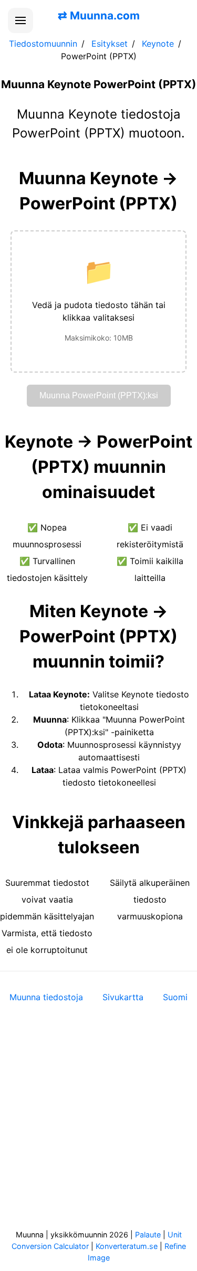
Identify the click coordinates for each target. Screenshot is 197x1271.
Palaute (148, 1234)
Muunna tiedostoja (46, 997)
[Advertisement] (98, 1123)
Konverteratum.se (127, 1246)
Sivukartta (122, 997)
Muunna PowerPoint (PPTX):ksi (98, 395)
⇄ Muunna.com (99, 15)
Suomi (175, 997)
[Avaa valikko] (20, 20)
